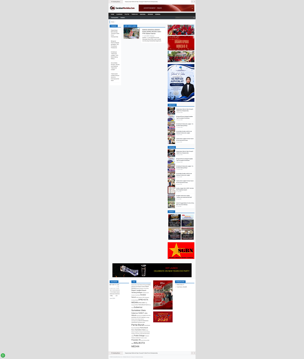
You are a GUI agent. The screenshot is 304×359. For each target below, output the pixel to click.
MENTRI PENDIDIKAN (143, 320)
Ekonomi (150, 14)
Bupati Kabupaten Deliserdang (142, 288)
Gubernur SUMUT (137, 313)
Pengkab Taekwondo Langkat (137, 333)
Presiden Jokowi (143, 337)
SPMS (132, 343)
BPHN (137, 286)
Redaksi (123, 17)
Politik (127, 14)
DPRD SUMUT (142, 302)
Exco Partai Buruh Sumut (142, 304)
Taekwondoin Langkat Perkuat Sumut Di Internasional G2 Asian (115, 77)
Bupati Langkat (136, 290)
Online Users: (180, 284)
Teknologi (134, 14)
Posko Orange (139, 336)
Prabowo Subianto (135, 337)
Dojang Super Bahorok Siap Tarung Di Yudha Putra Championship (141, 1)
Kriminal (157, 14)
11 (111, 290)
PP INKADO (147, 335)
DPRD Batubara (139, 297)
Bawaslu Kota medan (135, 284)
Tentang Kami (114, 17)
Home (112, 14)
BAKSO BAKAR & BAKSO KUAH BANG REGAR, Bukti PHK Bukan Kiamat (151, 31)
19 (113, 292)
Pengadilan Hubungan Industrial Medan (142, 331)
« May (111, 295)
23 (119, 292)
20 (114, 292)
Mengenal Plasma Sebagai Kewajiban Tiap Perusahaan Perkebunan (115, 44)
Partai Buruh (137, 325)
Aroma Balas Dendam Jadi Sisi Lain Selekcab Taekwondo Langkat (115, 66)
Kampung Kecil (139, 315)
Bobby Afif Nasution (143, 284)
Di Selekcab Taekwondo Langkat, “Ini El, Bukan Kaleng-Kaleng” (114, 55)
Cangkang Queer (145, 292)
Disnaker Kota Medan (135, 295)
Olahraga (119, 14)
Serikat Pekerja (144, 340)
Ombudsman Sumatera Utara (138, 322)
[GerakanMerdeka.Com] (122, 8)
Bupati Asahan (141, 286)
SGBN (148, 340)
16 (119, 290)
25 (111, 293)
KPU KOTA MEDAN (141, 317)
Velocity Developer (139, 356)
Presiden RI (136, 340)
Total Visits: (180, 287)
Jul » (116, 295)
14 (116, 290)
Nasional (143, 14)
